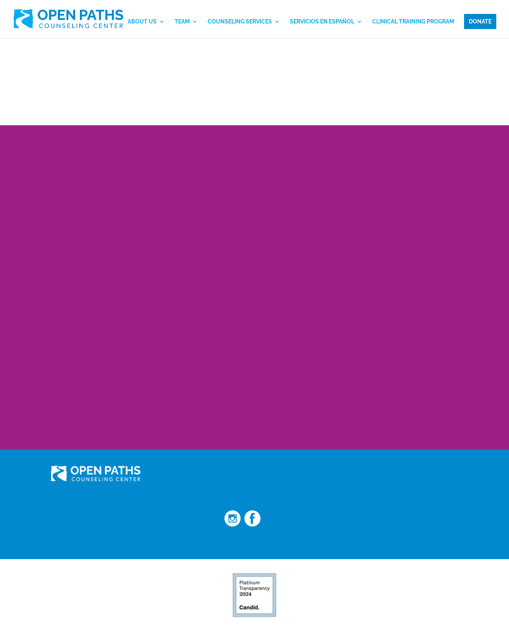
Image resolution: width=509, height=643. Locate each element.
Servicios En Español (322, 22)
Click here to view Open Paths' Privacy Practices (96, 542)
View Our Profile (344, 628)
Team (182, 22)
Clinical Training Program (413, 22)
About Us (142, 22)
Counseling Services (240, 22)
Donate (480, 21)
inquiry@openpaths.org (366, 484)
